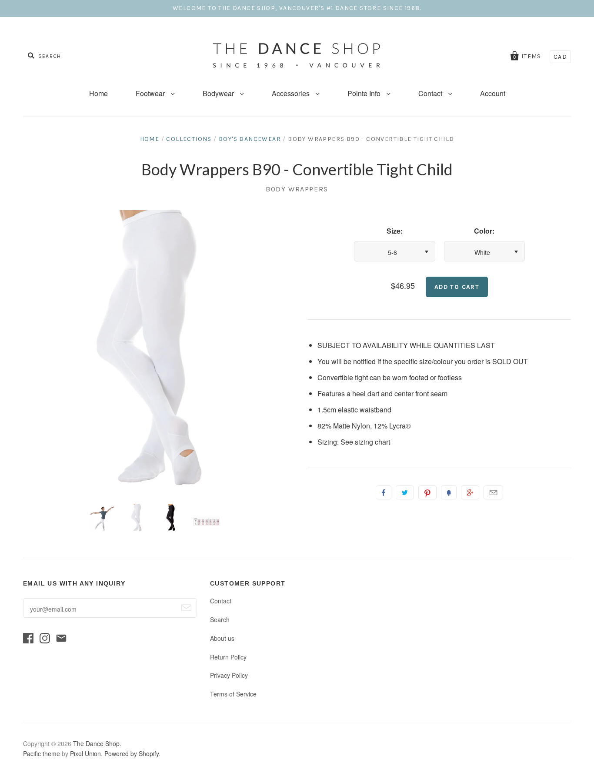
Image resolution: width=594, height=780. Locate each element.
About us (222, 638)
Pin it (427, 492)
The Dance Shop (96, 743)
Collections (188, 139)
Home (98, 93)
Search (220, 619)
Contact (431, 93)
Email (493, 492)
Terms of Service (233, 694)
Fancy (449, 492)
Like (383, 492)
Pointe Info (364, 93)
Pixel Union (85, 753)
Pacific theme (41, 753)
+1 (470, 492)
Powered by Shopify (131, 753)
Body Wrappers (297, 189)
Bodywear (219, 93)
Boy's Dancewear (250, 139)
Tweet (405, 492)
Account (492, 93)
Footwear (151, 93)
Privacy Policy (229, 675)
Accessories (291, 93)
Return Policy (228, 657)
